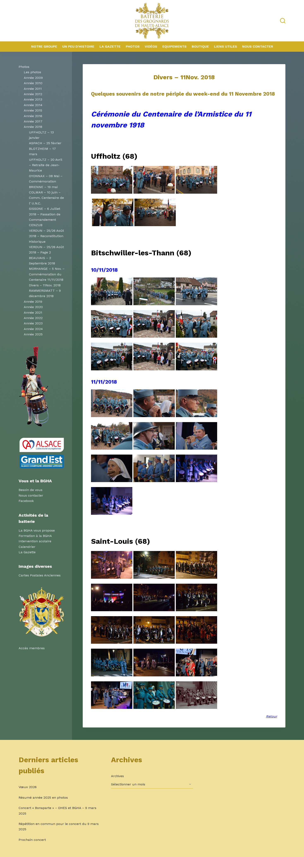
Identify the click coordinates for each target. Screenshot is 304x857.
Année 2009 (33, 78)
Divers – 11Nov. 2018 (45, 285)
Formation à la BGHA (35, 536)
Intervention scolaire (35, 541)
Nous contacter (257, 46)
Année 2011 (33, 89)
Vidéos (151, 46)
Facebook (26, 501)
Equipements (174, 46)
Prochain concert (32, 840)
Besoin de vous (30, 490)
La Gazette (110, 46)
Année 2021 (33, 312)
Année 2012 (33, 94)
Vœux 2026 (28, 787)
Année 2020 (33, 307)
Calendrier (27, 547)
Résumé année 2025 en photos (43, 797)
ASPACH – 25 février (45, 143)
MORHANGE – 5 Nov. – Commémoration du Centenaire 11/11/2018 (47, 274)
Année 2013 (33, 99)
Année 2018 (33, 127)
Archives (117, 776)
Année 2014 (33, 105)
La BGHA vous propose (37, 530)
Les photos (32, 72)
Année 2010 (33, 83)
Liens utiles (225, 46)
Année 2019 (33, 302)
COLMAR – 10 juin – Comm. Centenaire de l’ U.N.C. (46, 197)
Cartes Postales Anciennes (40, 575)
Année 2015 (33, 110)
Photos (133, 46)
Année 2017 (33, 121)
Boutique (200, 46)
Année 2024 (33, 329)
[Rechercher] (282, 20)
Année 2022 (33, 318)
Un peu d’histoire (78, 46)
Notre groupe (44, 46)
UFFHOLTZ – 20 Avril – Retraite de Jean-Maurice (45, 165)
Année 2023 (33, 323)
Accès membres (32, 648)
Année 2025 (33, 334)
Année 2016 (33, 116)
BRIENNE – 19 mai (43, 187)
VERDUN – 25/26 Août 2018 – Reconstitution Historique (46, 236)
